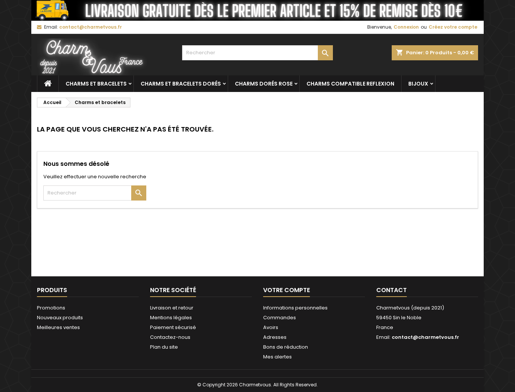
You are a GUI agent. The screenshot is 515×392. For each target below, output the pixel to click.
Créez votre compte (453, 27)
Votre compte (286, 290)
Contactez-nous (170, 337)
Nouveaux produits (60, 317)
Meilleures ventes (58, 327)
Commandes (279, 317)
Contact (391, 290)
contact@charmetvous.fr (90, 27)
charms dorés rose (264, 83)
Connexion (406, 27)
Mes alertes (277, 356)
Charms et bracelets (96, 83)
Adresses (275, 337)
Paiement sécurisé (173, 327)
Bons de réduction (285, 347)
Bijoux (418, 83)
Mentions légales (171, 317)
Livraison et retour (171, 307)
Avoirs (270, 327)
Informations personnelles (295, 307)
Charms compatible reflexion (350, 83)
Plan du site (164, 347)
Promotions (51, 307)
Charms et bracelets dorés (181, 83)
